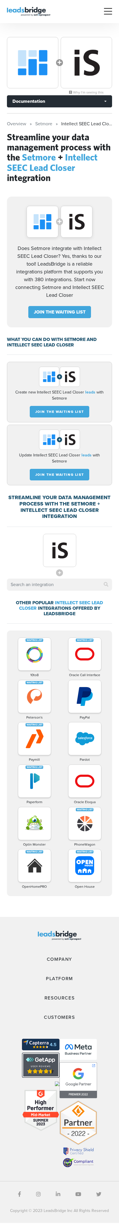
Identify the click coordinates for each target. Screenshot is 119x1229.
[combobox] (59, 585)
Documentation (28, 101)
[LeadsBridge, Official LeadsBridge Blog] (28, 11)
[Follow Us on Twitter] (98, 1194)
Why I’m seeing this (88, 92)
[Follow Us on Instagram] (38, 1194)
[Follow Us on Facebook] (19, 1194)
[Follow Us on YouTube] (78, 1194)
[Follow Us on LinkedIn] (58, 1194)
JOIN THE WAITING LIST (59, 312)
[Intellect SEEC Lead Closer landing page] (86, 62)
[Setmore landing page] (32, 62)
